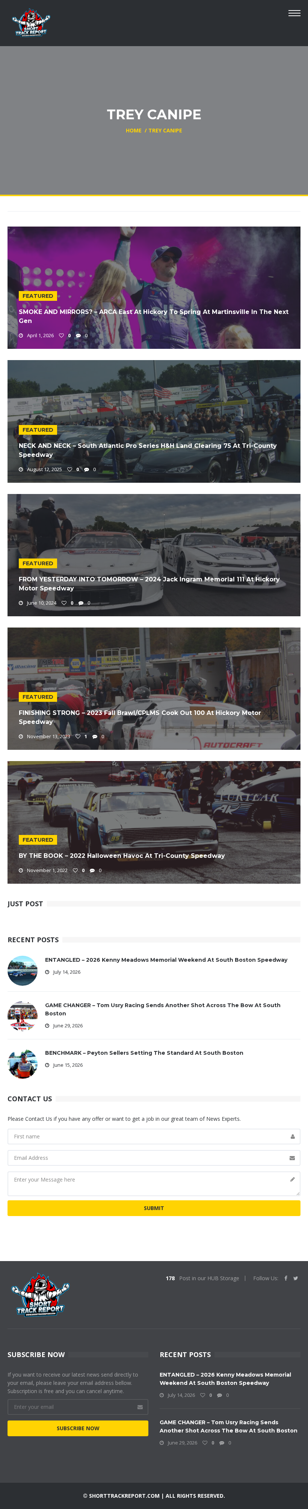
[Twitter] (295, 1278)
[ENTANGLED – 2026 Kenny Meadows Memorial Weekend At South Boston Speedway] (23, 969)
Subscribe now (78, 1428)
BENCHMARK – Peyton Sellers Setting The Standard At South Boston (144, 1053)
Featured (38, 296)
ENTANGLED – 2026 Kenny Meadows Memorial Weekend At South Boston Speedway (166, 959)
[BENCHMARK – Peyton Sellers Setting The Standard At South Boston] (23, 1062)
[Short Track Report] (31, 22)
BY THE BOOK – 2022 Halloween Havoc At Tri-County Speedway (122, 855)
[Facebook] (285, 1278)
